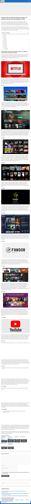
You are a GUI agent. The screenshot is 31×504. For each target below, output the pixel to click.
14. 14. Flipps (6, 48)
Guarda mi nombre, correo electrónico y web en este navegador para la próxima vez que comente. (15, 473)
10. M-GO (5, 44)
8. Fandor (5, 42)
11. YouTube (5, 45)
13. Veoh (5, 47)
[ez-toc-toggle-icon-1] (27, 33)
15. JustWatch (6, 49)
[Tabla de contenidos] (27, 32)
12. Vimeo (5, 46)
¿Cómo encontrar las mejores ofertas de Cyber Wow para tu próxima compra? (15, 495)
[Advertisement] (15, 9)
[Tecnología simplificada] (2, 1)
